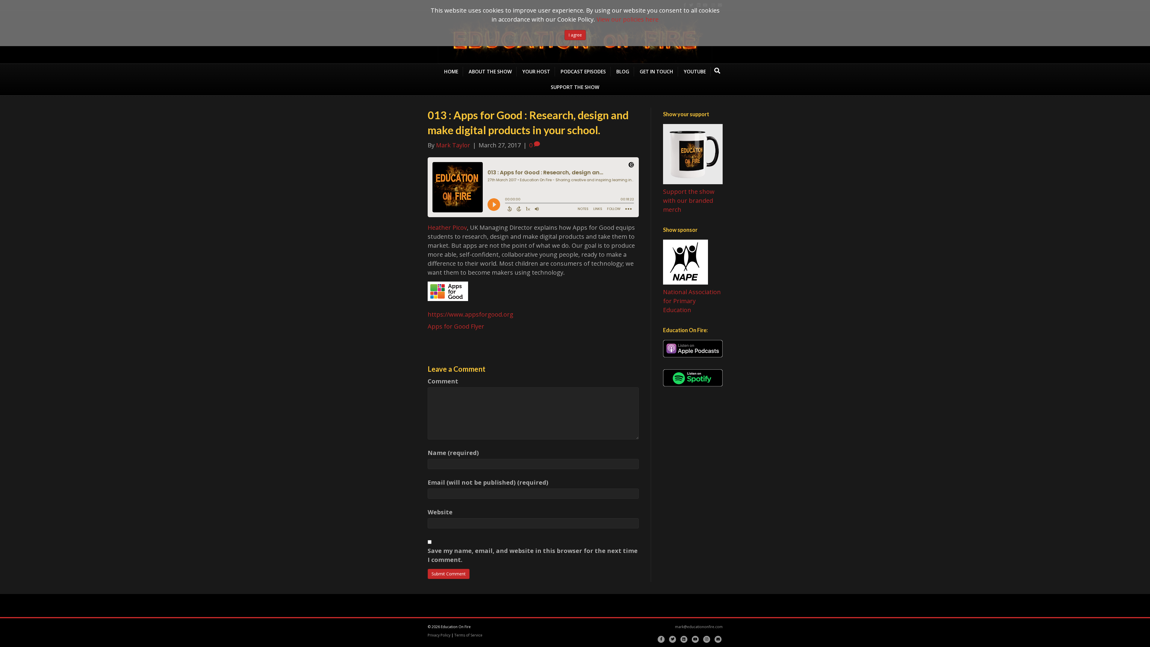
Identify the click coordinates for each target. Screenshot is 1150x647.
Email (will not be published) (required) (488, 482)
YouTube (695, 71)
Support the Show (575, 87)
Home (451, 71)
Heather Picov (447, 227)
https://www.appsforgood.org (470, 314)
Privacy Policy (439, 635)
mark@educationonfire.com (699, 626)
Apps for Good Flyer (456, 326)
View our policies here (628, 19)
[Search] (717, 70)
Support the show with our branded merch (689, 201)
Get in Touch (656, 71)
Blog (622, 71)
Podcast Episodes (583, 71)
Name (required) (453, 453)
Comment (443, 381)
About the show (490, 71)
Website (440, 512)
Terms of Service (468, 635)
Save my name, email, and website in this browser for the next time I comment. (533, 555)
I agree (575, 35)
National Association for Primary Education (692, 301)
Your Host (536, 71)
